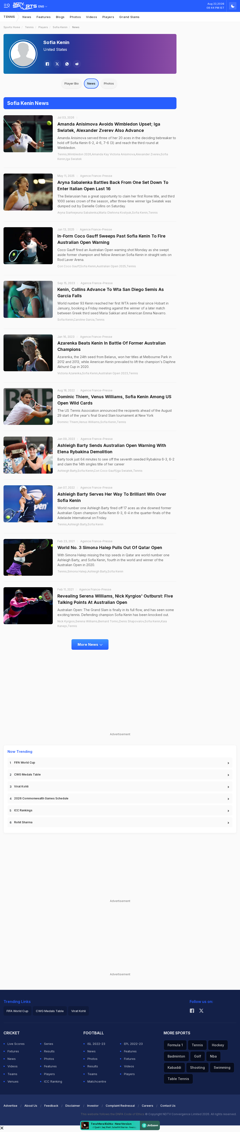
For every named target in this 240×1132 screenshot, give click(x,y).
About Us (30, 1105)
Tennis (9, 17)
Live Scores (16, 1044)
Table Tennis (178, 1079)
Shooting (197, 1067)
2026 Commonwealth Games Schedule (41, 798)
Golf (197, 1056)
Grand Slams (129, 17)
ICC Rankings (23, 810)
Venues (13, 1081)
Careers (147, 1105)
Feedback (51, 1105)
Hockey (218, 1045)
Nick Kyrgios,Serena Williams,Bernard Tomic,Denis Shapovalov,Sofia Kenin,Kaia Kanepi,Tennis (112, 624)
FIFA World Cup (24, 762)
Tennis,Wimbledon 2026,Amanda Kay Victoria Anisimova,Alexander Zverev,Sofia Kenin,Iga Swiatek (112, 156)
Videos (91, 17)
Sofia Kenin (60, 27)
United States (55, 49)
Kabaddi (174, 1067)
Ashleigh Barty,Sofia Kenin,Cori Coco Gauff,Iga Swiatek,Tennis (99, 470)
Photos (75, 17)
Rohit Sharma (23, 822)
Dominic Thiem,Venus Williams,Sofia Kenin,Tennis (91, 422)
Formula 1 (175, 1045)
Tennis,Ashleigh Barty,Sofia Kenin (80, 524)
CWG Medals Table (27, 774)
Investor (93, 1105)
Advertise (10, 1105)
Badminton (176, 1056)
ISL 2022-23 (96, 1044)
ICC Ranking (53, 1081)
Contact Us (168, 1105)
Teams (12, 1074)
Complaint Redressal (120, 1105)
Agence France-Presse (96, 176)
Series (48, 1044)
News (26, 17)
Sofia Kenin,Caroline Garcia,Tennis (81, 319)
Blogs (60, 17)
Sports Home (12, 27)
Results (49, 1051)
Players (108, 17)
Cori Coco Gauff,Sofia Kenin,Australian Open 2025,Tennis (96, 266)
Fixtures (13, 1051)
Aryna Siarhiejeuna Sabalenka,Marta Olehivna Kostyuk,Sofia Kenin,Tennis (107, 212)
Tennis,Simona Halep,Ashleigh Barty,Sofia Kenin (90, 571)
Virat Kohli (21, 786)
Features (44, 17)
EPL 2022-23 (133, 1044)
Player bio (71, 83)
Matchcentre (96, 1081)
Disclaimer (72, 1105)
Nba (213, 1056)
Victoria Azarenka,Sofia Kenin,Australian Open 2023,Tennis (97, 373)
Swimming (222, 1067)
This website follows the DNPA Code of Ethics (113, 1114)
